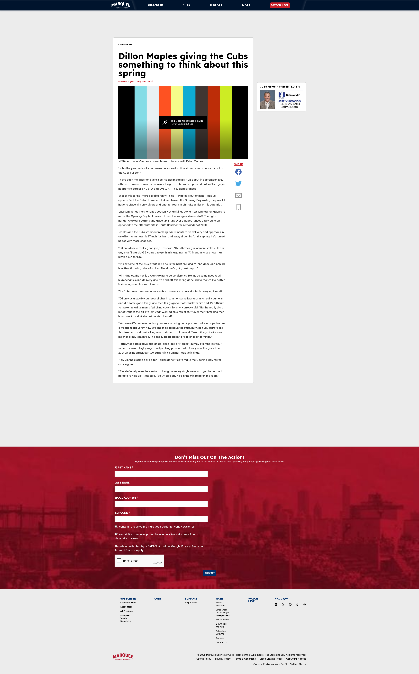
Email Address (126, 497)
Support (216, 5)
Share (238, 164)
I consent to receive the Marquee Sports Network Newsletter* (156, 526)
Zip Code (122, 512)
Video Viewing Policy (271, 658)
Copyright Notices (296, 658)
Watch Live (280, 5)
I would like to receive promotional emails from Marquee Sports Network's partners (156, 536)
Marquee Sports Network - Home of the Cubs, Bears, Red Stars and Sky (245, 654)
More (246, 5)
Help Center (191, 602)
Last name (123, 482)
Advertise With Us (221, 632)
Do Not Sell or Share (293, 664)
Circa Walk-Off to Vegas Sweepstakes (223, 612)
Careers (220, 638)
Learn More (126, 606)
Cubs (186, 5)
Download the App (221, 625)
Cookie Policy (203, 658)
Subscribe (155, 5)
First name (124, 467)
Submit (209, 573)
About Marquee (220, 604)
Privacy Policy (222, 658)
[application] (183, 122)
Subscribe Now (128, 602)
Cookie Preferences (265, 664)
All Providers (126, 611)
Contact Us (222, 642)
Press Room (222, 619)
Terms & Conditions (245, 658)
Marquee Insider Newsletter (126, 618)
